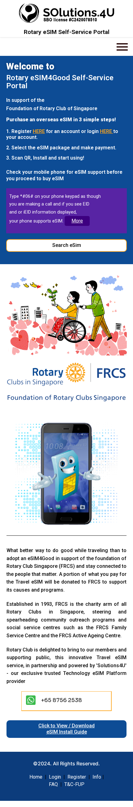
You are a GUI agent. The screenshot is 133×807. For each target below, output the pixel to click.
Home (35, 777)
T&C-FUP (74, 784)
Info (96, 777)
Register (76, 777)
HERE (39, 131)
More (77, 221)
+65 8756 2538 (61, 700)
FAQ (53, 784)
